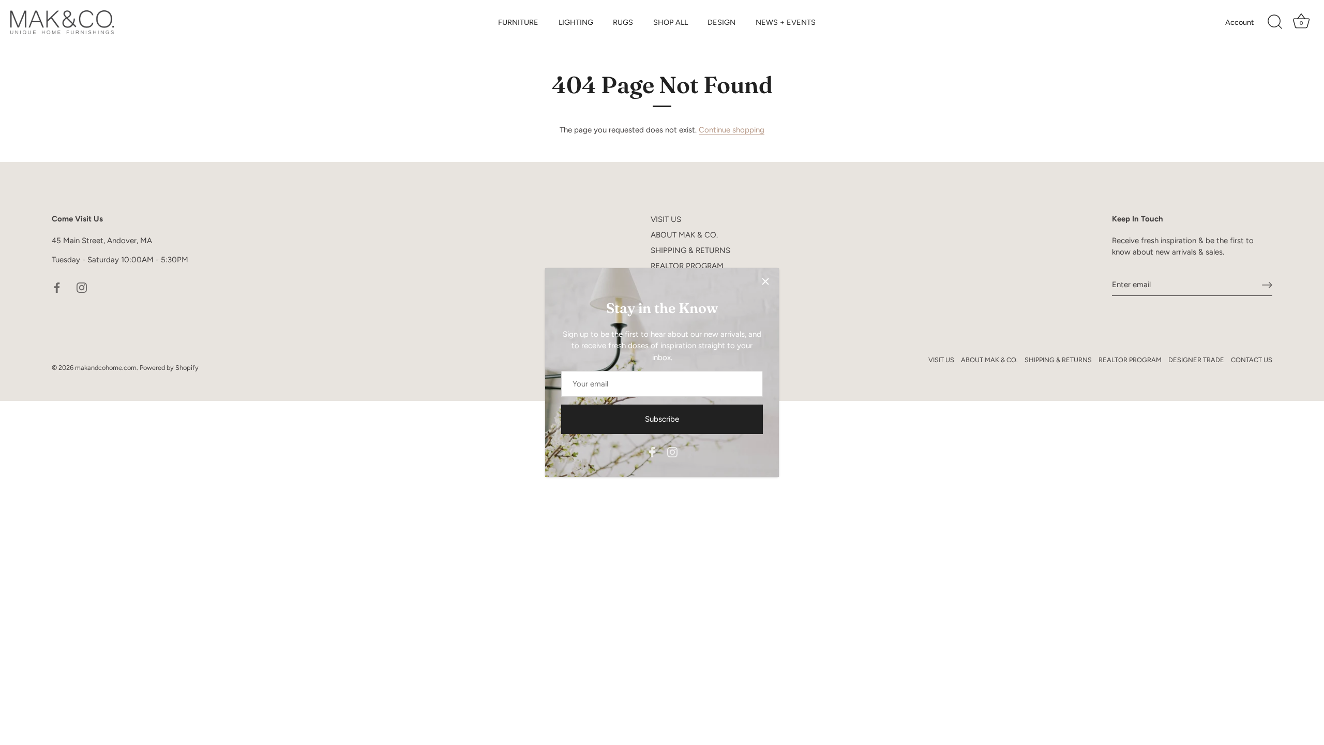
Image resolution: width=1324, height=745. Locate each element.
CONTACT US (1251, 360)
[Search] (1274, 22)
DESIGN (721, 22)
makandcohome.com (106, 367)
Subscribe (662, 419)
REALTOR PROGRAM (687, 266)
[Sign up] (1267, 284)
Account (1239, 22)
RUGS (623, 22)
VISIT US (666, 219)
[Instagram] (672, 451)
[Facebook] (652, 451)
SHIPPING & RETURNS (690, 250)
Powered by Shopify (169, 367)
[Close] (765, 281)
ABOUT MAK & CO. (684, 235)
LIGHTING (576, 22)
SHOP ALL (670, 22)
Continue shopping (731, 130)
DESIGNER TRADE (1196, 360)
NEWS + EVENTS (786, 22)
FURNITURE (518, 22)
